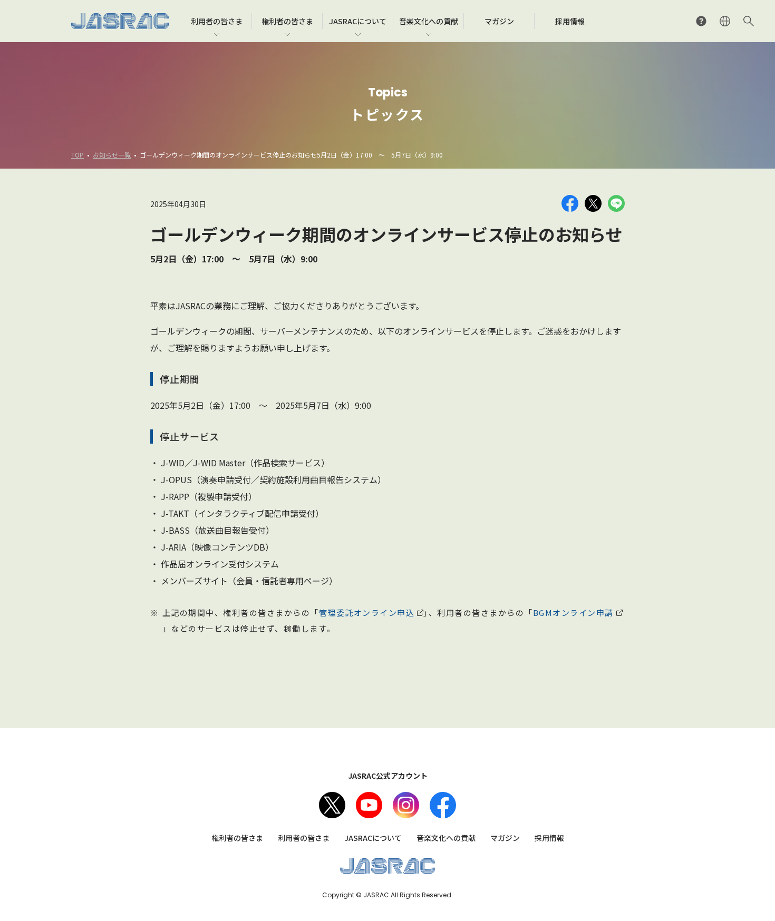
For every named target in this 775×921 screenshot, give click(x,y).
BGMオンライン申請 (573, 612)
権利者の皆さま (237, 837)
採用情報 (549, 837)
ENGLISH (725, 21)
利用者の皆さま (304, 837)
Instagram (406, 805)
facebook (443, 805)
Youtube (369, 805)
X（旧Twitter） (332, 805)
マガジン (505, 837)
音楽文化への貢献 (446, 837)
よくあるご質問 (701, 21)
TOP (77, 154)
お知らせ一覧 (112, 154)
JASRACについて (373, 837)
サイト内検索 (748, 21)
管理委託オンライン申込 (367, 612)
